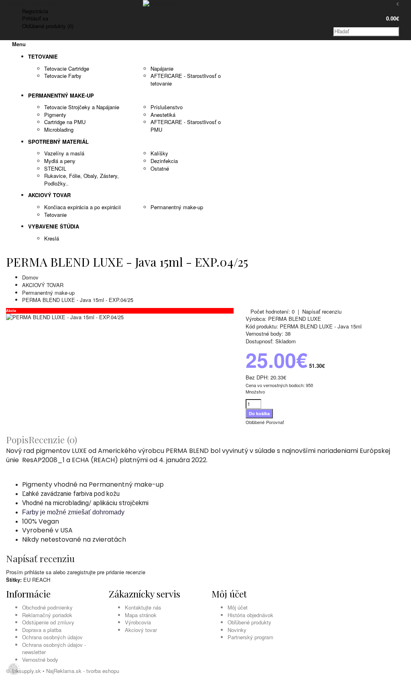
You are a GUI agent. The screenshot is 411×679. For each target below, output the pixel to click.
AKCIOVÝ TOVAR (42, 285)
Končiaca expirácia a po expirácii (82, 207)
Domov (30, 277)
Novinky (237, 630)
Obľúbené (255, 422)
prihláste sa (37, 572)
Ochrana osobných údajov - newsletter (54, 648)
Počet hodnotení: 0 (272, 311)
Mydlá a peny (59, 161)
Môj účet (238, 607)
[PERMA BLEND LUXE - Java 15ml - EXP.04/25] (65, 317)
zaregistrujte (81, 572)
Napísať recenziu (322, 311)
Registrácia (35, 11)
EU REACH (36, 579)
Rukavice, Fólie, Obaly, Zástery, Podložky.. (81, 179)
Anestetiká (163, 114)
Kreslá (51, 238)
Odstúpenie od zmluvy (48, 622)
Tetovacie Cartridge (66, 68)
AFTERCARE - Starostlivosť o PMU (186, 125)
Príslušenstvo (167, 107)
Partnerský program (250, 637)
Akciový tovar (141, 630)
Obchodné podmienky (47, 607)
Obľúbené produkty (249, 622)
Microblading (58, 129)
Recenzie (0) (52, 439)
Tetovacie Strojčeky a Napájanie (81, 107)
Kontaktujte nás (143, 607)
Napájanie (162, 68)
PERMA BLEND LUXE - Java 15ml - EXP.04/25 (77, 300)
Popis (17, 439)
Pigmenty (55, 114)
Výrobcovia (138, 622)
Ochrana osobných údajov (52, 637)
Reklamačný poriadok (47, 615)
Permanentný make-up (177, 207)
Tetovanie (55, 214)
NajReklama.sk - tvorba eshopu (82, 671)
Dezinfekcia (164, 161)
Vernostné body (40, 659)
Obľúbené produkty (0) (47, 26)
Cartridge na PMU (64, 122)
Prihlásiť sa (35, 18)
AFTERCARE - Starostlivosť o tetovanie (186, 79)
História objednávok (250, 615)
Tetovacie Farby (62, 76)
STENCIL (55, 168)
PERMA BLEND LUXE (294, 318)
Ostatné (160, 168)
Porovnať (275, 422)
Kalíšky (159, 153)
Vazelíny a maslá (64, 153)
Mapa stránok (141, 615)
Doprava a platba (41, 630)
